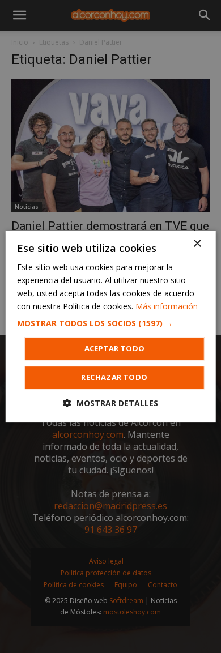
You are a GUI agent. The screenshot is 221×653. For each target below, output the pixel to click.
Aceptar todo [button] (114, 348)
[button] (111, 323)
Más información (166, 306)
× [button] (197, 244)
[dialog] (110, 326)
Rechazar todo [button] (114, 377)
